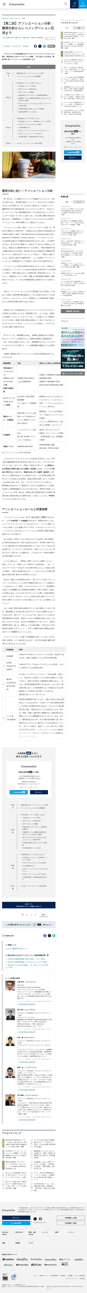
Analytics (25, 46)
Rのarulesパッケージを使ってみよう (29, 83)
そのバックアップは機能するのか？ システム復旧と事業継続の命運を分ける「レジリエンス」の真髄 (72, 233)
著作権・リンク (43, 1275)
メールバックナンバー (30, 787)
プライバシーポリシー (71, 1278)
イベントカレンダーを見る (74, 373)
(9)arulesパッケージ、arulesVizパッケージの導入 (34, 121)
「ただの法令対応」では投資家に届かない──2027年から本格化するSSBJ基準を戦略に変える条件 (72, 303)
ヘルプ (35, 1275)
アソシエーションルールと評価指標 (29, 76)
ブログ (31, 1243)
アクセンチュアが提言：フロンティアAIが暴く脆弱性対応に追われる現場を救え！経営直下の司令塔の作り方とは (72, 210)
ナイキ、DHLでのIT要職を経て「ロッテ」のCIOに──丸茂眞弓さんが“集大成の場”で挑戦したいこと (44, 1176)
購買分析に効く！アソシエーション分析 (30, 73)
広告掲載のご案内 (71, 1223)
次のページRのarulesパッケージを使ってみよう (28, 905)
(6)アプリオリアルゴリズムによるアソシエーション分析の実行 (34, 838)
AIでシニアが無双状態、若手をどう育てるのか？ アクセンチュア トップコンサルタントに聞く (16, 1175)
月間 (79, 28)
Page (8, 97)
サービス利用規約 (80, 1275)
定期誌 (17, 1243)
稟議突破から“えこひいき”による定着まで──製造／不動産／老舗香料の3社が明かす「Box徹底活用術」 (44, 1154)
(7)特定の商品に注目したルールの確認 (31, 109)
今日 (67, 28)
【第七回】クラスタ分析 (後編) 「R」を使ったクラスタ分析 (27, 965)
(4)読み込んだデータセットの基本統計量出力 (33, 95)
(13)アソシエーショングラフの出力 (30, 133)
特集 (3, 1243)
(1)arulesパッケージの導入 (27, 86)
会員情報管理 (54, 1275)
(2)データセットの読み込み (27, 89)
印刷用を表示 (9, 936)
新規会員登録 (19, 792)
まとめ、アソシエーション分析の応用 (29, 143)
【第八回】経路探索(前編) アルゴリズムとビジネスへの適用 (27, 962)
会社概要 (70, 1275)
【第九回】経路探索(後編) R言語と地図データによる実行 (26, 959)
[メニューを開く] (4, 4)
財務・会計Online (32, 1233)
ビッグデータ (16, 46)
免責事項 (62, 1275)
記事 (67, 202)
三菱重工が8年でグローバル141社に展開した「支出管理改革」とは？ (72, 274)
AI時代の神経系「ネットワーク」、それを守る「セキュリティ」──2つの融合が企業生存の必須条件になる (16, 1165)
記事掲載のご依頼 (71, 1218)
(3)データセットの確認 (26, 92)
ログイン (40, 792)
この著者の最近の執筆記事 (26, 1004)
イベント (71, 1232)
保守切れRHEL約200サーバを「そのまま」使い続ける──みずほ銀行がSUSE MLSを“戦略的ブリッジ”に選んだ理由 (16, 1143)
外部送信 (82, 1278)
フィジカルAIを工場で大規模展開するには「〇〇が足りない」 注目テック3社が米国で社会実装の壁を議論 (44, 1143)
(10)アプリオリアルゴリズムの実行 (30, 124)
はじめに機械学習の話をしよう (17, 948)
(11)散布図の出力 (24, 127)
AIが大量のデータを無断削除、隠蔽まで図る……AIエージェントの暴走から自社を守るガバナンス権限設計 (72, 222)
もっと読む (9, 967)
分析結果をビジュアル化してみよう (29, 118)
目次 (28, 67)
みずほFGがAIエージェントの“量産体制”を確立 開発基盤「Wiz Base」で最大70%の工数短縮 (44, 1187)
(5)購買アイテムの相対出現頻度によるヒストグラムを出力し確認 (34, 833)
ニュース (78, 202)
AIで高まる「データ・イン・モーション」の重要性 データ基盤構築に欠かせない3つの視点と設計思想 (16, 1154)
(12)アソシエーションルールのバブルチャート (33, 130)
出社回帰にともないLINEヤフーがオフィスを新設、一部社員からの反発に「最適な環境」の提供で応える (44, 1165)
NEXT (43, 915)
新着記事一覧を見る (73, 311)
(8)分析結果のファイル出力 (27, 112)
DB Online (19, 1232)
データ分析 (6, 46)
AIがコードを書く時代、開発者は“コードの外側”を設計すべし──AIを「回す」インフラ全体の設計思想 (16, 1184)
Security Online (5, 1233)
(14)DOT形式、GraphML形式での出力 (31, 137)
